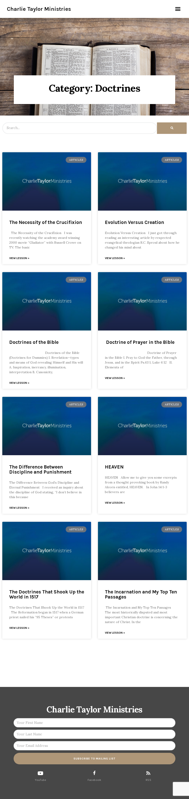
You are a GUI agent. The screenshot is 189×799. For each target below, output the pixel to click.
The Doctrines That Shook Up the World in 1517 (46, 594)
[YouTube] (40, 773)
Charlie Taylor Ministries (39, 9)
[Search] (172, 128)
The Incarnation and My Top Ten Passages (141, 594)
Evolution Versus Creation (134, 222)
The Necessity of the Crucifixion (45, 222)
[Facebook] (94, 773)
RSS (148, 780)
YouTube (40, 780)
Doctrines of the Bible (34, 342)
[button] (178, 9)
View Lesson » (19, 258)
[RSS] (148, 773)
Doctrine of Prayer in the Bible (139, 342)
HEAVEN (114, 467)
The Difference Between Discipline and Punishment (40, 469)
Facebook (94, 780)
